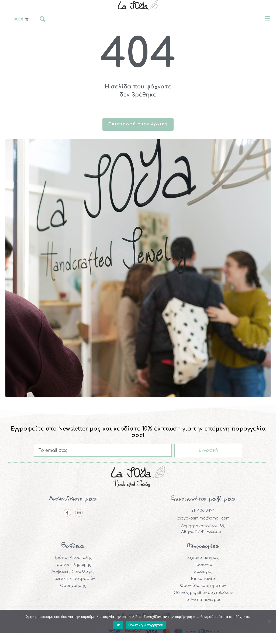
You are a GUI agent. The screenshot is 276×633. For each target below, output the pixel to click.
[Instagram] (79, 513)
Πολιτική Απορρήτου (146, 625)
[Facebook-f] (67, 513)
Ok (117, 625)
